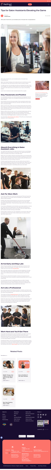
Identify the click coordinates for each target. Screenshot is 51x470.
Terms (27, 465)
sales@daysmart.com (16, 452)
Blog (15, 415)
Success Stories (17, 417)
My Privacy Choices (42, 465)
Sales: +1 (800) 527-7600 (6, 1)
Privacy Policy (33, 465)
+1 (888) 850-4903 (26, 448)
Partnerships (5, 419)
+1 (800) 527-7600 (15, 451)
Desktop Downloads (30, 417)
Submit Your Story (30, 420)
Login (49, 1)
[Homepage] (6, 4)
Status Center (29, 419)
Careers (4, 417)
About (3, 414)
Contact (4, 416)
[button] (1, 438)
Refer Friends (17, 419)
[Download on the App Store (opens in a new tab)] (22, 436)
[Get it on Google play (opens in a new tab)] (31, 436)
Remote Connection (30, 413)
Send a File (28, 415)
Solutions (16, 413)
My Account (16, 420)
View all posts (3, 355)
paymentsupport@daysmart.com (41, 451)
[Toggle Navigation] (48, 4)
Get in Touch (6, 453)
